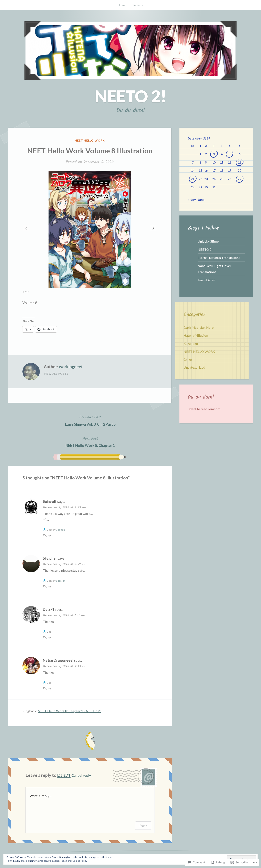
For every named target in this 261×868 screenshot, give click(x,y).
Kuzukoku (191, 343)
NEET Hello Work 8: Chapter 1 (90, 442)
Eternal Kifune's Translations (219, 257)
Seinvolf (50, 501)
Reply (47, 535)
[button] (153, 228)
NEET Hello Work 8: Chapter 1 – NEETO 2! (69, 711)
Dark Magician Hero (199, 327)
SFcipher (50, 558)
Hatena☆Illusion (196, 335)
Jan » (201, 199)
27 (239, 179)
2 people (60, 529)
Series (136, 5)
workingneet (71, 366)
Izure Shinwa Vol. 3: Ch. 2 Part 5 (90, 420)
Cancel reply (81, 775)
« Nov (192, 199)
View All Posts (56, 373)
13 (239, 162)
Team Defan (206, 280)
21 (192, 179)
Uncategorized (194, 367)
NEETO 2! (131, 96)
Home (121, 5)
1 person (60, 580)
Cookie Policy (79, 860)
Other (188, 359)
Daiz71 (48, 609)
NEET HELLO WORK (90, 140)
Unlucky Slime (208, 241)
